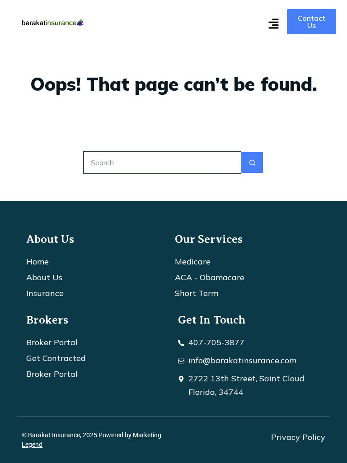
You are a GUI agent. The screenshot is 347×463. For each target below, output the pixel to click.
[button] (273, 24)
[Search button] (252, 162)
